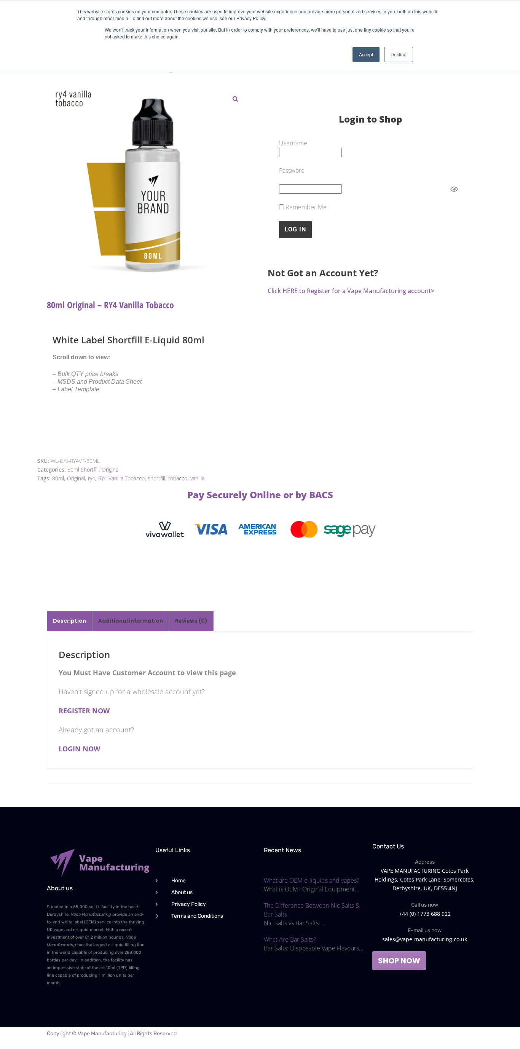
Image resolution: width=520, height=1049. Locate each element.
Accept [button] (366, 54)
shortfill (156, 478)
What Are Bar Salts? (290, 939)
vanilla (197, 478)
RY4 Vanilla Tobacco (121, 478)
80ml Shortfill (83, 469)
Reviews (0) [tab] (191, 621)
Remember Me (305, 207)
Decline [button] (399, 54)
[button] (235, 98)
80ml (58, 478)
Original (111, 469)
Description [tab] (69, 621)
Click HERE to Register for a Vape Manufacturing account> (351, 291)
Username (293, 143)
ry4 (91, 478)
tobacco (177, 478)
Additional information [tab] (130, 621)
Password (292, 170)
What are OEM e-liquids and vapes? (311, 880)
